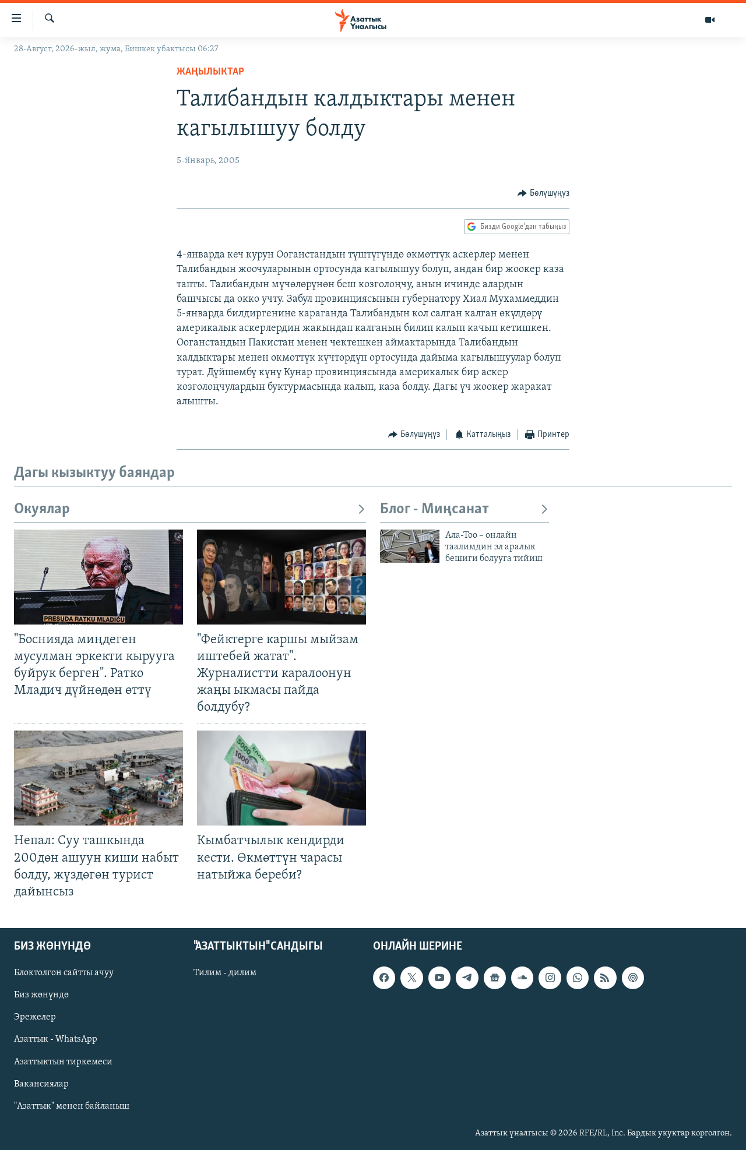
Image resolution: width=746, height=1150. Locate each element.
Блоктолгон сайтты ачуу (64, 973)
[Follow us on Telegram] (467, 977)
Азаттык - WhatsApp (55, 1039)
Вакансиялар (41, 1084)
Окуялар (42, 509)
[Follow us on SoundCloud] (522, 977)
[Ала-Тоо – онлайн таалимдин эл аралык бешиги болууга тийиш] (409, 546)
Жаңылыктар (210, 72)
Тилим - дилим (224, 973)
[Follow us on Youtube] (439, 977)
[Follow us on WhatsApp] (577, 977)
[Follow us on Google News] (495, 977)
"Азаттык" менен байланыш (71, 1106)
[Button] (543, 193)
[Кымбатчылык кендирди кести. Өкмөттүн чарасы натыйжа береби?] (281, 778)
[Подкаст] (633, 977)
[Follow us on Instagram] (550, 977)
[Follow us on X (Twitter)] (411, 977)
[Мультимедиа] (709, 20)
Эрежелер (35, 1017)
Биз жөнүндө (41, 995)
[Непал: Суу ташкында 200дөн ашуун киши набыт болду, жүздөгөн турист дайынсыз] (98, 778)
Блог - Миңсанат (434, 509)
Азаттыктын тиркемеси (63, 1062)
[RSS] (605, 977)
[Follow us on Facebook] (384, 977)
